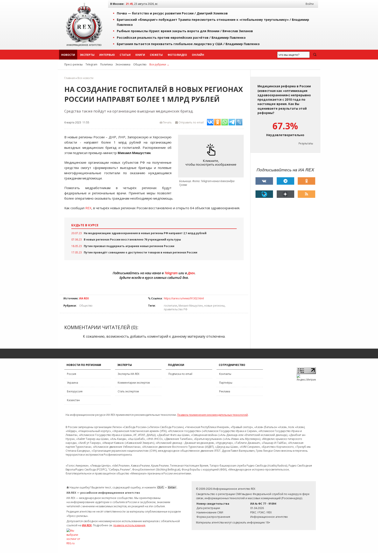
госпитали (170, 305)
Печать (167, 122)
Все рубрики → (159, 64)
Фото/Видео (177, 55)
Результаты (306, 143)
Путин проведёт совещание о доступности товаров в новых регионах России (140, 252)
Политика (106, 64)
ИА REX (84, 298)
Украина (72, 382)
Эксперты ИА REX (128, 374)
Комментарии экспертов (134, 382)
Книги (140, 55)
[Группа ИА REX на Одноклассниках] (306, 181)
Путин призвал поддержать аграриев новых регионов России (129, 246)
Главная (69, 78)
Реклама (224, 391)
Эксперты (87, 55)
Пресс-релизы (73, 64)
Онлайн (198, 55)
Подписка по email (180, 374)
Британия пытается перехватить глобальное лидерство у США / (188, 44)
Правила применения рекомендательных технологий (212, 415)
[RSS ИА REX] (306, 194)
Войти (310, 4)
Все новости (85, 78)
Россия (71, 374)
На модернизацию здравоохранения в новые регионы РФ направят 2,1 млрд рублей (145, 233)
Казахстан (73, 400)
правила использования (129, 525)
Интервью (107, 55)
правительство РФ (175, 309)
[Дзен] (285, 194)
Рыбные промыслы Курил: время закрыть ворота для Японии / (185, 31)
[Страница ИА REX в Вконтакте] (264, 181)
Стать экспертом (128, 391)
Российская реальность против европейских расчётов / (181, 37)
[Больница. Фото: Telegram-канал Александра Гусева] (212, 156)
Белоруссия (74, 391)
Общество (140, 64)
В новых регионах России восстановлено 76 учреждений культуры (132, 239)
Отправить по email (191, 122)
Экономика (123, 64)
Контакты (225, 374)
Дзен (191, 273)
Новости (68, 55)
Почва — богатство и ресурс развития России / (172, 13)
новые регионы (214, 305)
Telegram (91, 64)
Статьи (125, 55)
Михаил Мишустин (190, 305)
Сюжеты (156, 55)
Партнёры (225, 382)
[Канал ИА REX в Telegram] (285, 181)
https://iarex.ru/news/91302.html (184, 298)
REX (88, 208)
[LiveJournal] (264, 194)
